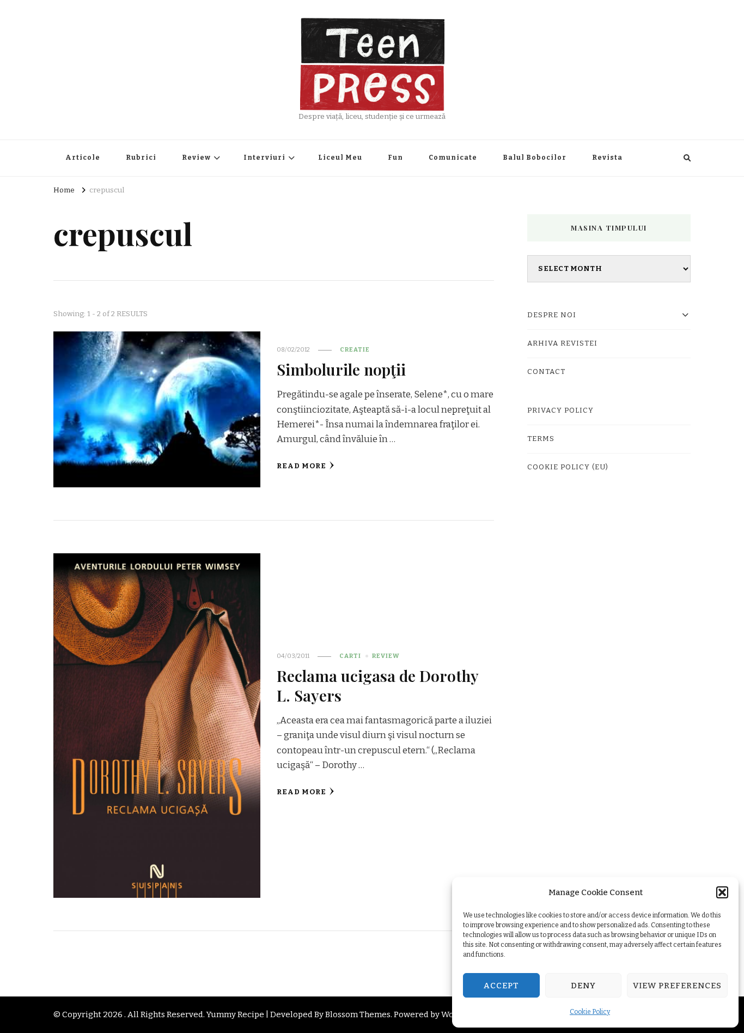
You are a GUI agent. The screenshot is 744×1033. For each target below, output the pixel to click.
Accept (501, 985)
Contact (546, 371)
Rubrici (141, 157)
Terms (540, 438)
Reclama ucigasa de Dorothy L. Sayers (377, 685)
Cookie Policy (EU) (567, 467)
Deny (583, 985)
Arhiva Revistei (562, 343)
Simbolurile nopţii (341, 369)
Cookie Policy (590, 1012)
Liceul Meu (340, 157)
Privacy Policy (560, 410)
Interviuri (264, 157)
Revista (607, 157)
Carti (350, 656)
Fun (395, 157)
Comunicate (453, 157)
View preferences (677, 985)
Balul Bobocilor (534, 157)
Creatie (355, 349)
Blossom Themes (358, 1014)
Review (196, 157)
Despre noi (551, 315)
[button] (722, 892)
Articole (82, 157)
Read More (301, 466)
